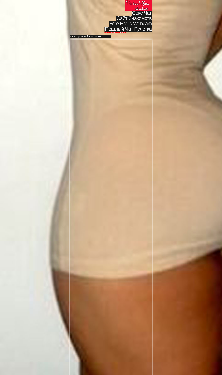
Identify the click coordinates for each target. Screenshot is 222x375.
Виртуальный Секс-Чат (138, 5)
